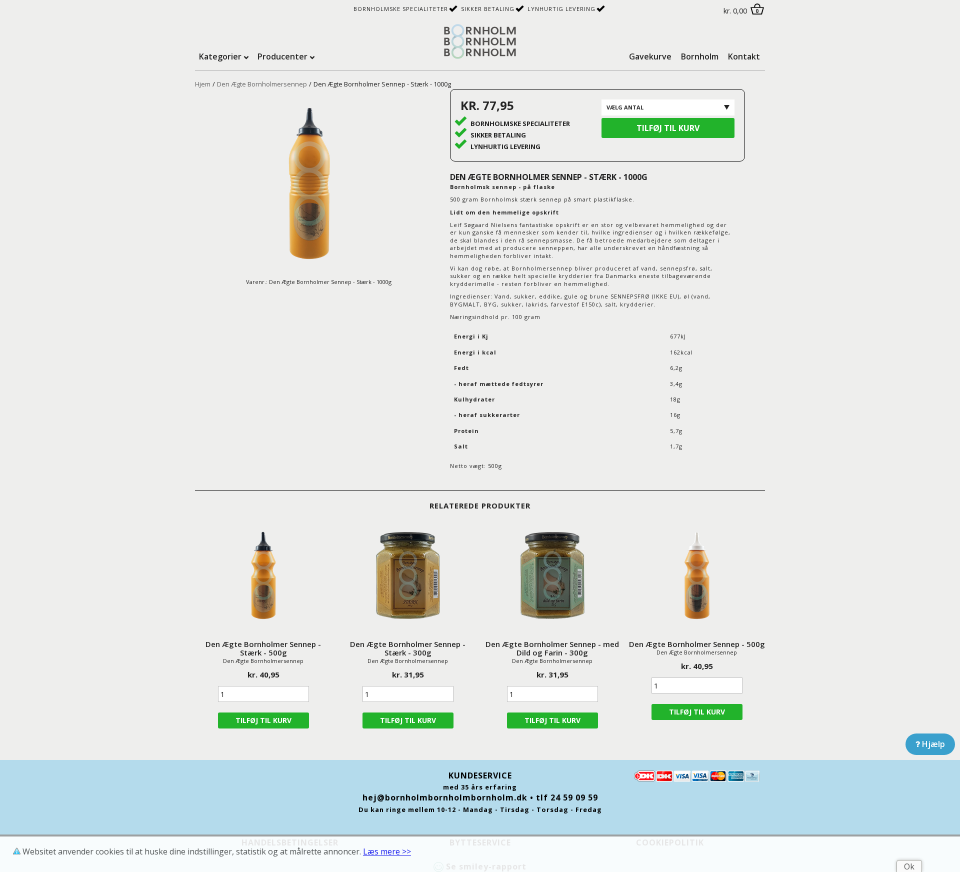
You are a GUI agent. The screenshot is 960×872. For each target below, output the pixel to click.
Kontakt (744, 56)
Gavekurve (650, 56)
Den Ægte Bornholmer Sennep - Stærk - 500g (263, 648)
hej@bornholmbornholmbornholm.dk (445, 797)
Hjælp (932, 744)
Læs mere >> (387, 851)
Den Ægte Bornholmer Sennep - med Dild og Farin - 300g (552, 648)
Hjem (202, 84)
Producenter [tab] (283, 56)
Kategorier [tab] (220, 56)
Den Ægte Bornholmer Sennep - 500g (697, 644)
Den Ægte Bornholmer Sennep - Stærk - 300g (408, 648)
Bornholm (699, 56)
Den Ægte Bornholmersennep (262, 84)
